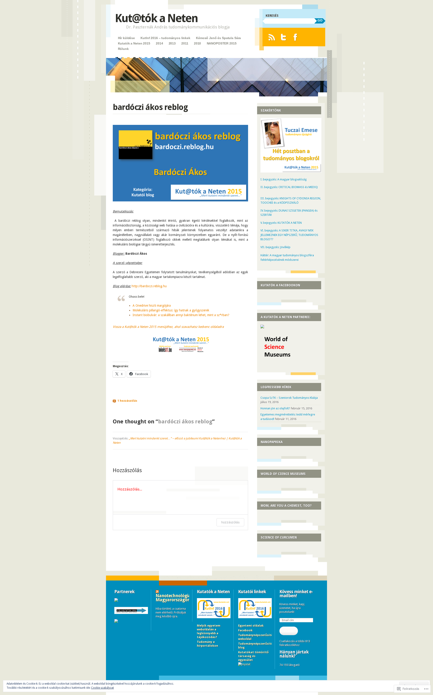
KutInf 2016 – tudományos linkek (165, 38)
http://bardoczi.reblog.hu (149, 286)
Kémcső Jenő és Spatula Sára (218, 38)
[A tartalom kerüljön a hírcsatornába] (157, 591)
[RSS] (271, 37)
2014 (159, 43)
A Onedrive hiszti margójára (152, 305)
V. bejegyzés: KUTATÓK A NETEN (281, 222)
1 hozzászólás (127, 400)
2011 (184, 43)
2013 (172, 43)
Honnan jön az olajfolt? (275, 408)
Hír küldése (126, 38)
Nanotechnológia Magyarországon (173, 597)
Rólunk (123, 49)
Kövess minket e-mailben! (296, 593)
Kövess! (288, 630)
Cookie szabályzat (102, 687)
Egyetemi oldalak (251, 625)
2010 (197, 43)
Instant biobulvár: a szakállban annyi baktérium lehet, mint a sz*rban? (181, 315)
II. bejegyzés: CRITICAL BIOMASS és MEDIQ (289, 187)
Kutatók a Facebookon (280, 285)
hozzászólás (230, 522)
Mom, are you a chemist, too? (286, 505)
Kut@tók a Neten (156, 18)
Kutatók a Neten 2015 (134, 43)
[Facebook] (295, 37)
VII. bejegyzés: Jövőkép (275, 247)
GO (320, 20)
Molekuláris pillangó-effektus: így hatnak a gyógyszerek (171, 310)
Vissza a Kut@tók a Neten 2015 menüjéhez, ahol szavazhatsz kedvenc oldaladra (168, 327)
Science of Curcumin (279, 537)
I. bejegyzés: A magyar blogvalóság (283, 179)
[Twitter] (283, 37)
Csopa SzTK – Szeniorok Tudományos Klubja (289, 397)
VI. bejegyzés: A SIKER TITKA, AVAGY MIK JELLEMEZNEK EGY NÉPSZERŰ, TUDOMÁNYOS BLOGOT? (289, 235)
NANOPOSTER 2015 (222, 43)
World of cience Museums (283, 474)
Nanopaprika (272, 442)
